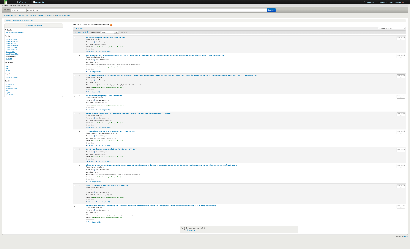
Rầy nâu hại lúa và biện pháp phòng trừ (105, 37)
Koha (406, 236)
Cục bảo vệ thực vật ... (12, 39)
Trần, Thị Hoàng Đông (12, 54)
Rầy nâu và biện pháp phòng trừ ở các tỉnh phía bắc (104, 96)
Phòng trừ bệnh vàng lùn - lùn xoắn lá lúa (107, 185)
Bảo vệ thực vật (10, 84)
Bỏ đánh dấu (79, 28)
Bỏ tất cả (85, 32)
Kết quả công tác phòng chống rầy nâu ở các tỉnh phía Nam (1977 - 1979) (111, 149)
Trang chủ (8, 21)
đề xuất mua (191, 230)
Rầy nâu (8, 93)
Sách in (8, 66)
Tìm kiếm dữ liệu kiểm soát (38, 15)
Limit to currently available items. (15, 32)
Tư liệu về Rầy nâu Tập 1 (110, 131)
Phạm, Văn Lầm (10, 52)
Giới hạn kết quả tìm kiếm (33, 25)
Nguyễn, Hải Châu (11, 43)
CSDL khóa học (23, 15)
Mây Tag (52, 15)
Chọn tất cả (78, 32)
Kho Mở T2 (9, 59)
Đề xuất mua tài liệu (63, 15)
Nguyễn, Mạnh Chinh (12, 45)
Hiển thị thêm (10, 95)
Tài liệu (8, 70)
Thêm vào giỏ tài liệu (104, 51)
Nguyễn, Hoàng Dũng (12, 41)
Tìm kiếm (7, 10)
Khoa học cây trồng (11, 88)
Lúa (7, 90)
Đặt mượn (91, 51)
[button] (22, 2)
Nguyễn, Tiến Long (11, 48)
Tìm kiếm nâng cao (9, 15)
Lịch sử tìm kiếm (395, 2)
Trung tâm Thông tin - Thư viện (9, 2)
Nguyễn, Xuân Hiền (11, 50)
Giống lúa (8, 86)
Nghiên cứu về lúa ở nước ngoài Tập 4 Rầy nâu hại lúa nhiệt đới (128, 113)
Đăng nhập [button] (383, 2)
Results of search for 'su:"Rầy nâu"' (23, 21)
